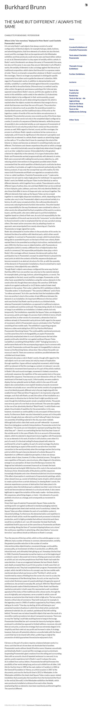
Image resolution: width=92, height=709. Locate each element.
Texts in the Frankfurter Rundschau (74, 93)
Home (71, 39)
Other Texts (74, 120)
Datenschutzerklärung (43, 705)
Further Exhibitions (77, 74)
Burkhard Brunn (25, 6)
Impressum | (31, 705)
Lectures (72, 82)
